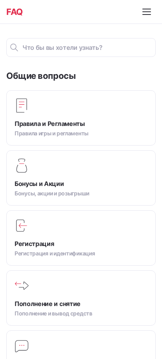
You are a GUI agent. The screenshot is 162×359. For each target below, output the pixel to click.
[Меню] (148, 12)
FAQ (14, 12)
